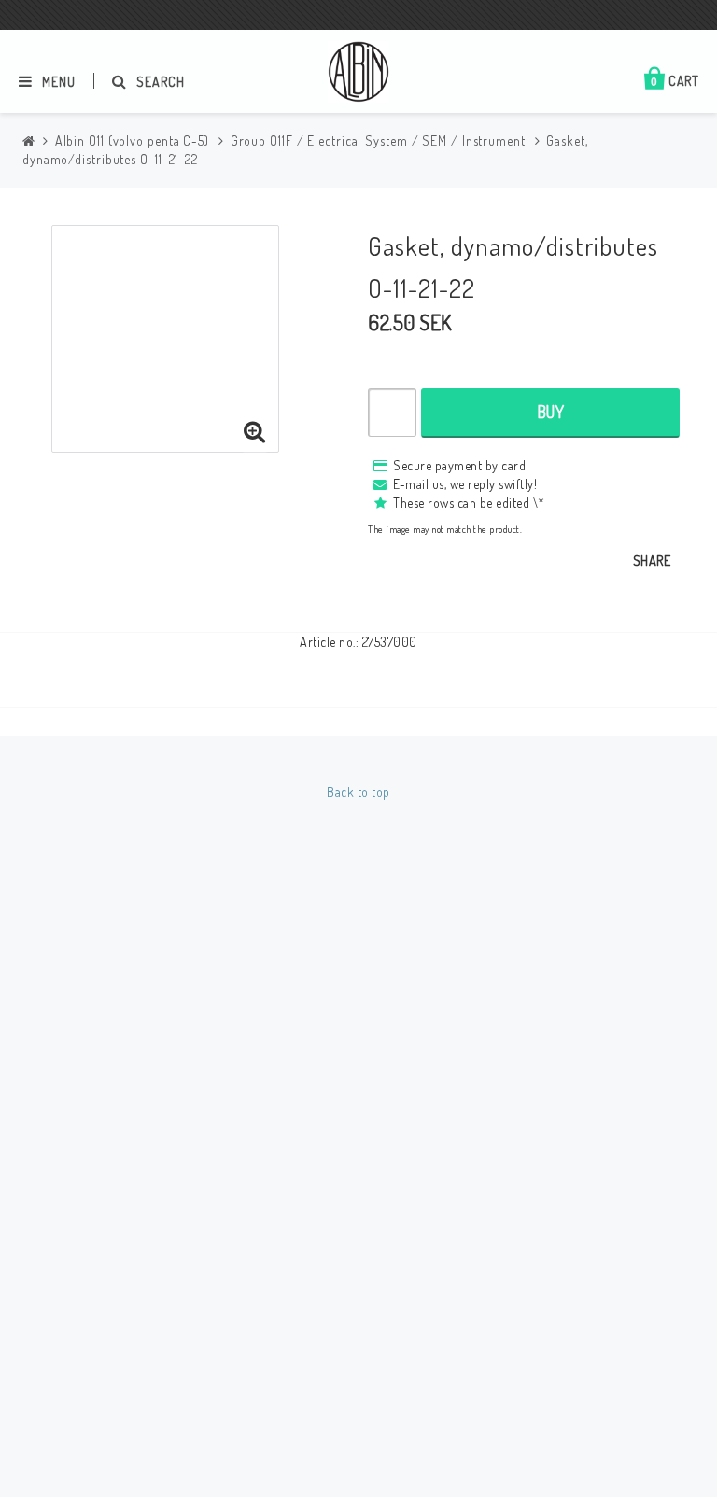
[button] (255, 432)
